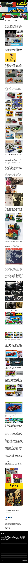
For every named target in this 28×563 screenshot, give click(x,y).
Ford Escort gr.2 (8, 524)
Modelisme (19, 537)
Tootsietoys (24, 538)
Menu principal (27, 1)
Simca (15, 538)
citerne (23, 535)
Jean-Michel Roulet (22, 536)
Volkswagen (3, 539)
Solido (19, 524)
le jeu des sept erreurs (7, 528)
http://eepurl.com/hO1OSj (8, 512)
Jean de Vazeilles (12, 524)
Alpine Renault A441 (8, 523)
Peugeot (5, 538)
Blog (11, 523)
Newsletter (16, 524)
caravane (19, 535)
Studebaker (19, 538)
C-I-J (15, 535)
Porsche (7, 538)
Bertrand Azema (13, 535)
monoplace (21, 537)
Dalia (3, 536)
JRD (5, 537)
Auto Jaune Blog (3, 0)
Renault (9, 538)
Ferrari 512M (18, 523)
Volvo (6, 539)
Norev (24, 537)
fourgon (15, 536)
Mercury (14, 537)
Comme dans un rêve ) (14, 211)
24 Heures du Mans (3, 535)
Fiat (12, 536)
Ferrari (11, 536)
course (2, 536)
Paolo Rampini (2, 538)
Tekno (22, 538)
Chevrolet (21, 535)
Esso (9, 536)
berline (10, 535)
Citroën (25, 535)
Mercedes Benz (11, 537)
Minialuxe (16, 537)
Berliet (7, 535)
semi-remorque (12, 538)
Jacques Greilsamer (18, 536)
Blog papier (14, 523)
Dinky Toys (6, 536)
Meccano (7, 537)
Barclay (6, 535)
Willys (7, 539)
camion (17, 535)
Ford (13, 536)
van (1, 539)
